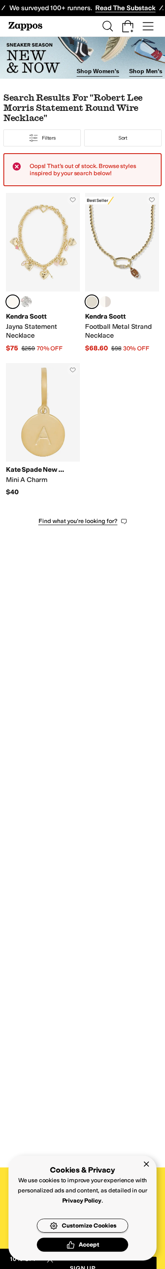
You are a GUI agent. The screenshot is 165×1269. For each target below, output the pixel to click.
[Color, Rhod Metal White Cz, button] (105, 301)
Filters (49, 138)
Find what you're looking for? (78, 521)
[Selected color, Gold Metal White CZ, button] (92, 301)
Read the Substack (125, 8)
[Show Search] (107, 26)
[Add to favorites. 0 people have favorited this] (72, 200)
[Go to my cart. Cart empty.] (127, 26)
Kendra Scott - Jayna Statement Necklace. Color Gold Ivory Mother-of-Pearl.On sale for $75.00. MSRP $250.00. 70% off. (43, 273)
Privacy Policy (82, 1200)
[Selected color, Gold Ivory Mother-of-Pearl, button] (12, 301)
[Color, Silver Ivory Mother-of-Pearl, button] (26, 301)
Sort (123, 138)
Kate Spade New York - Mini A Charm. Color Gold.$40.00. (43, 430)
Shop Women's (98, 71)
